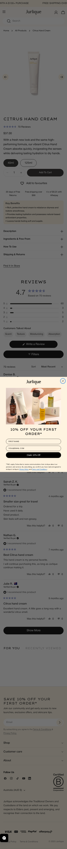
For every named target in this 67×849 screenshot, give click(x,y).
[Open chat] (4, 838)
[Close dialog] (62, 380)
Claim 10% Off (33, 455)
